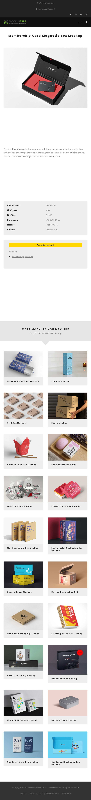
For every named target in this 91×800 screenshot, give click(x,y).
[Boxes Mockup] (67, 406)
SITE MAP (66, 793)
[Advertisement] (45, 129)
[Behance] (81, 14)
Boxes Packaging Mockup (21, 675)
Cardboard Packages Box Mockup (65, 763)
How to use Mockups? (46, 9)
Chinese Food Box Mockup (21, 465)
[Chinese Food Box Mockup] (23, 447)
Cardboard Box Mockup (64, 679)
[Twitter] (70, 14)
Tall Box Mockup (60, 381)
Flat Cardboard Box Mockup (23, 548)
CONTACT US (36, 793)
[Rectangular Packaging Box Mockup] (67, 530)
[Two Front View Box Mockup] (23, 744)
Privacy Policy (52, 793)
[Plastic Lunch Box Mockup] (67, 489)
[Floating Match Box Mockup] (67, 616)
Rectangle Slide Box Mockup (23, 381)
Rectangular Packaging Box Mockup (67, 549)
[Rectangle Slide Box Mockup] (23, 364)
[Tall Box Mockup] (67, 364)
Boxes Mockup (59, 423)
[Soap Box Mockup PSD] (67, 447)
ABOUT (23, 793)
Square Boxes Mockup (19, 592)
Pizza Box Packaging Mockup (23, 634)
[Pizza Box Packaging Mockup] (23, 616)
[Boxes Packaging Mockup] (23, 658)
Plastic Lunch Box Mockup (65, 506)
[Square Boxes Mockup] (23, 574)
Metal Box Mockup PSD (64, 720)
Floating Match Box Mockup (67, 634)
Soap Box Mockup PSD (63, 465)
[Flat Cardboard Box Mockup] (23, 530)
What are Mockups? (46, 3)
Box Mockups (18, 256)
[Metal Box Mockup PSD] (67, 703)
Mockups (29, 256)
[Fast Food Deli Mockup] (23, 489)
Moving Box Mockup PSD (64, 592)
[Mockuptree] (14, 22)
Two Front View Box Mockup (22, 762)
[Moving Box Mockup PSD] (67, 574)
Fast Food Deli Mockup (19, 506)
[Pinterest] (76, 14)
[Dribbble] (86, 14)
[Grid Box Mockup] (23, 406)
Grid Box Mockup (16, 423)
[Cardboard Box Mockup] (67, 660)
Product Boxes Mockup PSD (22, 720)
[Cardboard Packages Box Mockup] (67, 744)
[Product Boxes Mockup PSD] (23, 703)
